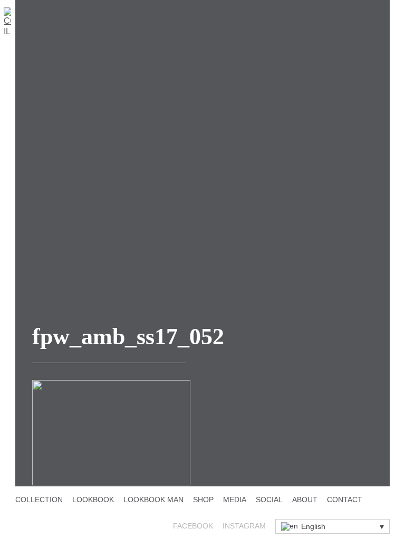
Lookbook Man (153, 499)
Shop (203, 499)
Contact (344, 499)
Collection (39, 499)
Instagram (244, 526)
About (304, 499)
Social (269, 499)
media (234, 499)
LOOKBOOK (93, 499)
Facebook (193, 526)
